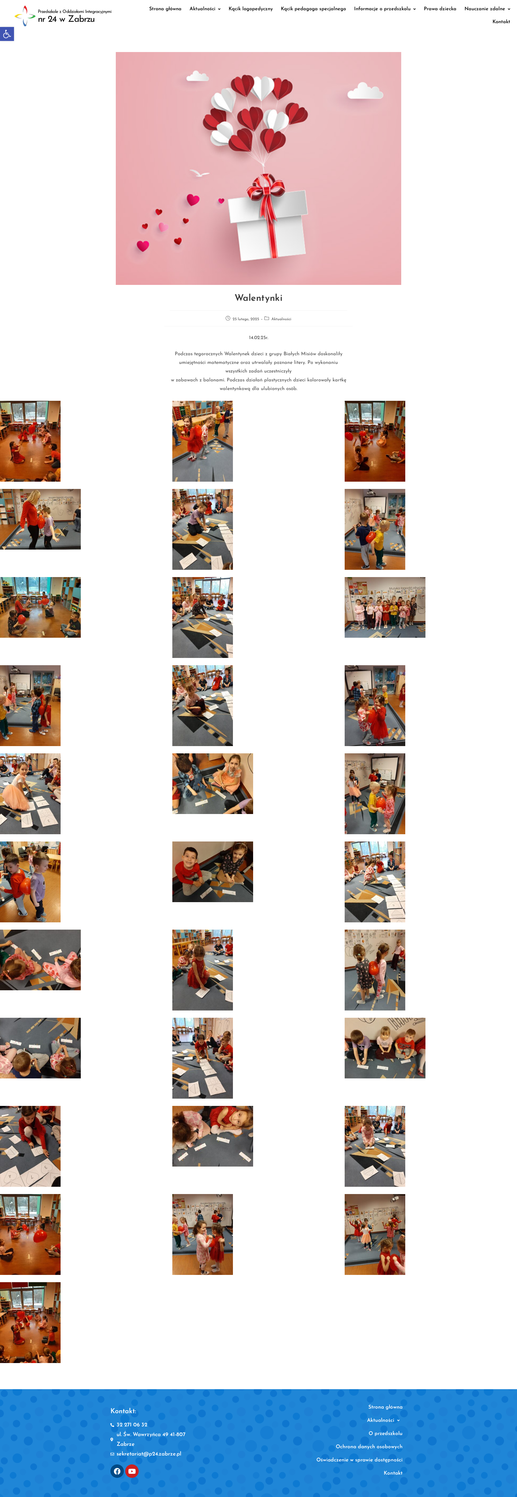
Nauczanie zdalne (484, 9)
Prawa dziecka (440, 9)
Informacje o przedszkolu (382, 9)
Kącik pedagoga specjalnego (313, 9)
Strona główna (165, 9)
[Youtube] (132, 1471)
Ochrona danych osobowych (369, 1447)
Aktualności (202, 9)
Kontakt (501, 22)
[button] (7, 34)
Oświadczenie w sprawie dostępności (359, 1460)
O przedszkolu (386, 1433)
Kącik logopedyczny (251, 9)
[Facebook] (117, 1471)
